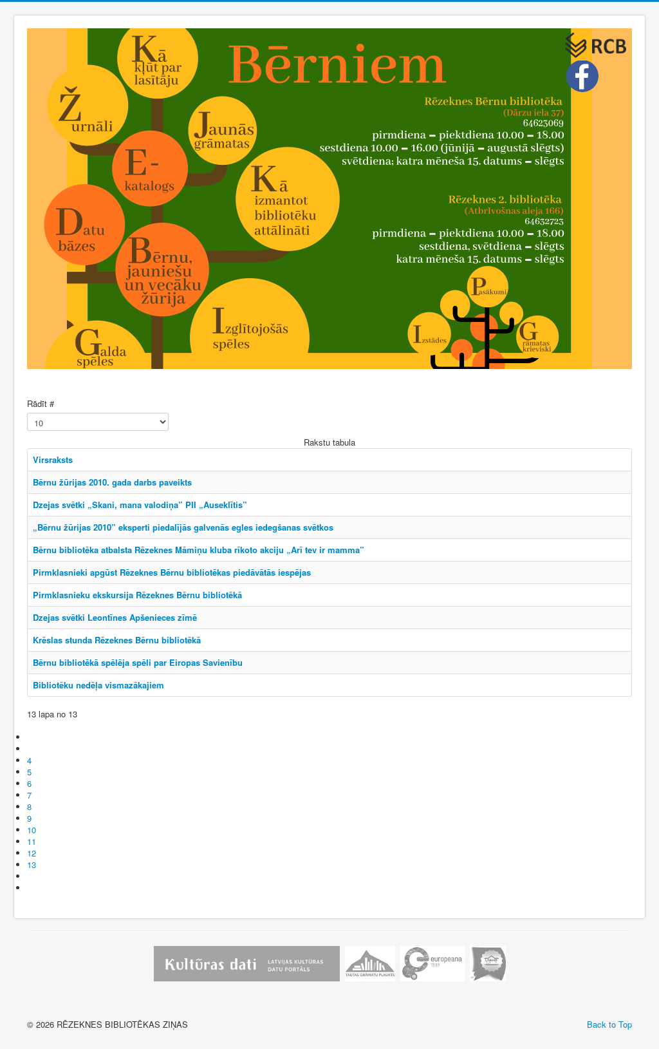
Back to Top (609, 1024)
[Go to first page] (32, 737)
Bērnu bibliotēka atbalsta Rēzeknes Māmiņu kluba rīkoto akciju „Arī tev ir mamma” (198, 549)
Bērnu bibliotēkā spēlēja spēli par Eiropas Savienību (138, 662)
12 (31, 853)
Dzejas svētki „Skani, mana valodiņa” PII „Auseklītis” (140, 504)
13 (31, 864)
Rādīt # (40, 404)
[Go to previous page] (32, 748)
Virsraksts (53, 459)
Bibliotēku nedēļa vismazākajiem (98, 685)
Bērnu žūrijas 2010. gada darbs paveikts (112, 482)
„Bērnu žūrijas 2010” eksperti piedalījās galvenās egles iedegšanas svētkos (183, 527)
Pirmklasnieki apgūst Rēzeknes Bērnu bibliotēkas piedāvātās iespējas (172, 572)
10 (31, 830)
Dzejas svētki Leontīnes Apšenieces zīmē (115, 617)
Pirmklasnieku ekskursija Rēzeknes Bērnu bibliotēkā (137, 595)
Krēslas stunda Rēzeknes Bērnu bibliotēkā (117, 640)
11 (31, 841)
